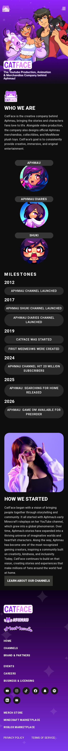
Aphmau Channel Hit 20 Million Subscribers (34, 368)
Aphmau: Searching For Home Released (34, 390)
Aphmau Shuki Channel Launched (34, 308)
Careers (10, 674)
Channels (11, 648)
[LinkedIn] (7, 700)
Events (9, 666)
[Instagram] (16, 690)
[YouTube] (7, 690)
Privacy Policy (14, 737)
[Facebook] (35, 690)
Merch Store (13, 713)
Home (7, 641)
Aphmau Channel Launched (34, 291)
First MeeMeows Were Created (34, 349)
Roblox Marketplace (19, 727)
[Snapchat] (45, 690)
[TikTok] (26, 690)
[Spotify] (54, 690)
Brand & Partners (17, 655)
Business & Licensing (19, 681)
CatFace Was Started (34, 339)
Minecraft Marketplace (22, 720)
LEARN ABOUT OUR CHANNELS (28, 581)
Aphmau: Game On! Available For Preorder (34, 412)
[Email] (16, 700)
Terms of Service (43, 737)
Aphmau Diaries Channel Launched (33, 320)
